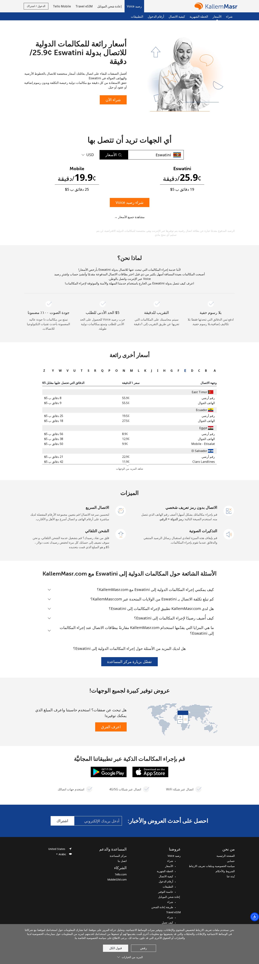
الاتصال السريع (97, 507)
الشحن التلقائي (97, 530)
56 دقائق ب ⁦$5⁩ (53, 434)
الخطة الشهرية (199, 16)
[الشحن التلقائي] (121, 534)
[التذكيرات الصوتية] (229, 534)
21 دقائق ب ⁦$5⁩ (53, 457)
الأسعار (169, 866)
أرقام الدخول (156, 16)
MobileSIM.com (117, 879)
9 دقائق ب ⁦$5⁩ (52, 403)
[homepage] (215, 6)
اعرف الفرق (111, 726)
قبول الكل (115, 948)
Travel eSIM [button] (84, 6)
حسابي (231, 861)
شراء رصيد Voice (130, 202)
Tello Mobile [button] (62, 6)
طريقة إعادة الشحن (162, 907)
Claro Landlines (203, 462)
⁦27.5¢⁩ (126, 421)
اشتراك (62, 820)
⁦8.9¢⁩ (125, 434)
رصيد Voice (174, 856)
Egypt (203, 428)
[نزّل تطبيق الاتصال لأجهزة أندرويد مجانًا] (109, 771)
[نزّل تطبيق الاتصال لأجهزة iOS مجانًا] (150, 771)
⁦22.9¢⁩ (126, 457)
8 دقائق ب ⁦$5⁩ (52, 398)
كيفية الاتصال (177, 16)
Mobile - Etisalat (203, 444)
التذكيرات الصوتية (203, 530)
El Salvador (199, 451)
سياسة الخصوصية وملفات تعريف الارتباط (212, 866)
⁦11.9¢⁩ (126, 462)
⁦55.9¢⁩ (126, 398)
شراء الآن (113, 99)
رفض (143, 948)
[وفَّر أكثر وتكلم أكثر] (182, 719)
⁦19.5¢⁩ (126, 416)
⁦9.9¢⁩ (125, 444)
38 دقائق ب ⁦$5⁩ (53, 439)
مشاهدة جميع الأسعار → (129, 217)
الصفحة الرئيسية (226, 856)
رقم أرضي (208, 398)
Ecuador (201, 410)
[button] (134, 6)
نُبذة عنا (231, 876)
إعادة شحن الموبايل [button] (109, 6)
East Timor (199, 392)
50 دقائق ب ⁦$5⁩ (53, 444)
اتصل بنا (122, 861)
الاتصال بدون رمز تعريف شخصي (191, 507)
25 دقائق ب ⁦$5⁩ (53, 416)
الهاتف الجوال (206, 403)
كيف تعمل (167, 922)
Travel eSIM (173, 912)
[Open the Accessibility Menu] (254, 916)
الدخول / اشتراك (36, 6)
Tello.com (121, 874)
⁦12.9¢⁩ (126, 439)
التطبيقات (137, 16)
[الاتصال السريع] (121, 510)
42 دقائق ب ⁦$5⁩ (53, 462)
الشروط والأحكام (225, 871)
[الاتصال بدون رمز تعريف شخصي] (229, 510)
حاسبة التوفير (165, 891)
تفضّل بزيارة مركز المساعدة (129, 661)
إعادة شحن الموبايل (169, 897)
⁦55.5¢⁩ (126, 403)
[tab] (214, 370)
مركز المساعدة (118, 856)
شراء (229, 16)
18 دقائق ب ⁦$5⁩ (53, 421)
